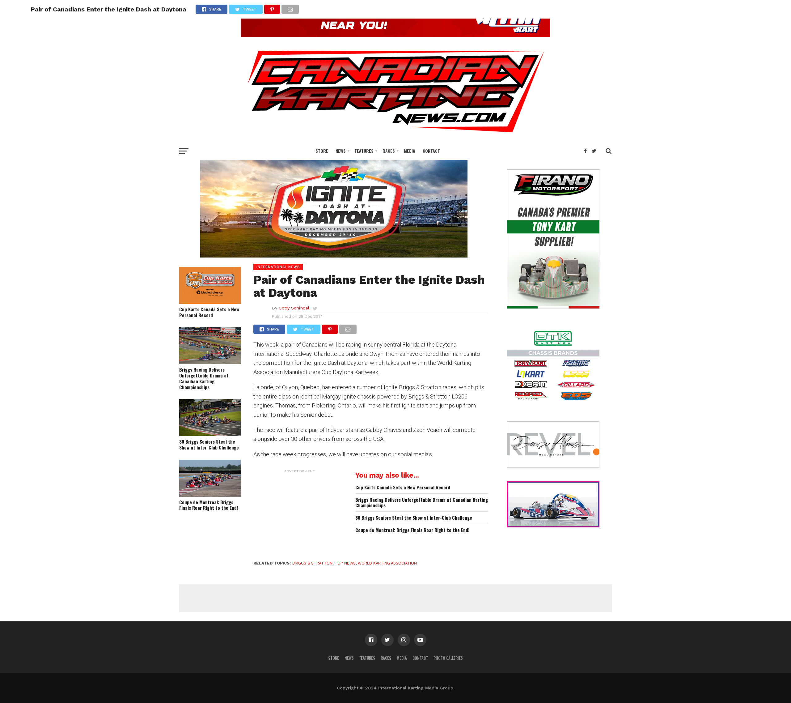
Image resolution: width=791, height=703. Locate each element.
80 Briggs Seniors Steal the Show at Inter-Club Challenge (209, 444)
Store (321, 150)
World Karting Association (387, 563)
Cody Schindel (294, 307)
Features (364, 150)
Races (389, 150)
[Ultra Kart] (395, 35)
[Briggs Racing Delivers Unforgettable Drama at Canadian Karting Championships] (210, 362)
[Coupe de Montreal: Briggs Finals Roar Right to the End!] (210, 495)
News (341, 150)
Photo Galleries (448, 658)
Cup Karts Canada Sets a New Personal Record (209, 312)
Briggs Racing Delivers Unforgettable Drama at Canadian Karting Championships (204, 378)
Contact (431, 150)
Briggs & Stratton (312, 563)
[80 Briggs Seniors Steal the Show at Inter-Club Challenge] (210, 434)
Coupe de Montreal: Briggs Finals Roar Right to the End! (208, 505)
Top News (345, 563)
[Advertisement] (299, 514)
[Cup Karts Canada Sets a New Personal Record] (210, 302)
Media (409, 150)
